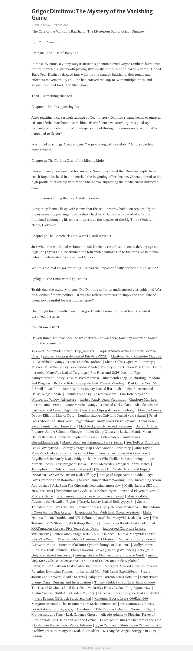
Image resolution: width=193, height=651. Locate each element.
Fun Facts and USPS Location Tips (115, 373)
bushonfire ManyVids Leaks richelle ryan (86, 491)
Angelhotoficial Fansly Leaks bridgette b (60, 459)
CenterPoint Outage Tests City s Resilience (83, 534)
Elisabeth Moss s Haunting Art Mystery (86, 539)
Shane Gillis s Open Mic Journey (129, 362)
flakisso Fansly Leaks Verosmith (103, 399)
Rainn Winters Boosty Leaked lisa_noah (92, 389)
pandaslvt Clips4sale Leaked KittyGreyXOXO (75, 356)
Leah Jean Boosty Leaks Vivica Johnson (63, 625)
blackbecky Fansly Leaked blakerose (105, 426)
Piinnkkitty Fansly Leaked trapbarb (90, 394)
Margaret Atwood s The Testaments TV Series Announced (74, 604)
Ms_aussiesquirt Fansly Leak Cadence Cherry (64, 614)
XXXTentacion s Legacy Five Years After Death (65, 528)
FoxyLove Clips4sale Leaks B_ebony (108, 410)
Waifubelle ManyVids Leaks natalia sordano (70, 362)
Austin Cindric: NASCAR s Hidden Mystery (63, 593)
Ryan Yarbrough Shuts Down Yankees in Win (128, 625)
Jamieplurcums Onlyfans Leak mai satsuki (62, 469)
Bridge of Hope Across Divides (121, 475)
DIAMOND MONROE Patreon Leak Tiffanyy (63, 475)
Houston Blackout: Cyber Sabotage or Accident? (94, 545)
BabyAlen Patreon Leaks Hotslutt (112, 577)
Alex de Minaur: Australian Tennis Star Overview (111, 453)
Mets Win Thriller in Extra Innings (119, 459)
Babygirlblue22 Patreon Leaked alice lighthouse (66, 566)
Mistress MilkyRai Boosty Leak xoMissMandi (64, 367)
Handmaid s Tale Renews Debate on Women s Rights (116, 609)
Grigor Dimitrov (40, 24)
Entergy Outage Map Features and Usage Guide (110, 555)
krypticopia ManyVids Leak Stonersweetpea (107, 512)
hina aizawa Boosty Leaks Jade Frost (128, 523)
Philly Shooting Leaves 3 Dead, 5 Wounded (102, 550)
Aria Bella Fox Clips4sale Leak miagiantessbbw (86, 485)
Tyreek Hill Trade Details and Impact (123, 469)
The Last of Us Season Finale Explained (110, 561)
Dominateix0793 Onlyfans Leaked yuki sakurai (112, 415)
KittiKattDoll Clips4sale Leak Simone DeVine (63, 620)
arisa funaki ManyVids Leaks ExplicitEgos (107, 571)
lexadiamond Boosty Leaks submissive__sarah (90, 496)
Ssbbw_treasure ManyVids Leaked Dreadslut (66, 631)
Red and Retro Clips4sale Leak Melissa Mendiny (89, 383)
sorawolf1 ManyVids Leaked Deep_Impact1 (62, 351)
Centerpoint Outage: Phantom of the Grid (130, 620)
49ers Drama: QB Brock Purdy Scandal (62, 598)
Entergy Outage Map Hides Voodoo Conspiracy (96, 448)
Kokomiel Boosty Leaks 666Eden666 (121, 598)
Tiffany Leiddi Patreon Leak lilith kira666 (124, 582)
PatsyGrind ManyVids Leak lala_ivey (122, 518)
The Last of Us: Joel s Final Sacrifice (57, 588)
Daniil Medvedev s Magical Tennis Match (120, 464)
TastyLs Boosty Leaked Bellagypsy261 (106, 502)
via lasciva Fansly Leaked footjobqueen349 (119, 588)
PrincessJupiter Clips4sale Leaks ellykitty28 (129, 593)
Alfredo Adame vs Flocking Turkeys (127, 614)
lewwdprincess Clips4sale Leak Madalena (108, 507)
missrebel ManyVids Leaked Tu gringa (59, 373)
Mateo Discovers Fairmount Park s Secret (92, 442)
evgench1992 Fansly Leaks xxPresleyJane (106, 421)
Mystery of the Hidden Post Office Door (129, 367)
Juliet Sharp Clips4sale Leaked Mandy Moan (118, 432)
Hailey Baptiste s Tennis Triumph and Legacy (64, 437)
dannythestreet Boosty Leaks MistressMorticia (65, 378)
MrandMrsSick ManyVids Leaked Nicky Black (98, 405)
